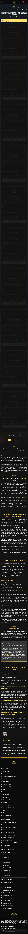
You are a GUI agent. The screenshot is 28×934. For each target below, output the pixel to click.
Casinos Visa (6, 857)
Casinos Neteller (6, 862)
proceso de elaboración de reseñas (9, 523)
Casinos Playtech (7, 887)
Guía (4, 810)
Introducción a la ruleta (8, 830)
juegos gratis (6, 655)
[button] (14, 930)
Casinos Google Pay (7, 873)
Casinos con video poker (8, 900)
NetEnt (19, 497)
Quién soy (5, 812)
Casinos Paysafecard (8, 855)
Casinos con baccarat (8, 905)
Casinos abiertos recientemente (10, 774)
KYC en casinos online (8, 845)
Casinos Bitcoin (6, 875)
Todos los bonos (7, 784)
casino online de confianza (12, 455)
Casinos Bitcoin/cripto (8, 868)
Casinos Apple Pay (7, 870)
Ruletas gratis (6, 794)
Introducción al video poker (9, 835)
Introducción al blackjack (8, 832)
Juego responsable (7, 840)
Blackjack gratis (6, 797)
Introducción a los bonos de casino (11, 824)
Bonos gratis (6, 781)
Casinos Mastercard (7, 860)
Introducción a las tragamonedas (10, 827)
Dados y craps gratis (7, 805)
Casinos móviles (6, 779)
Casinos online (6, 771)
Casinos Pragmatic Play (8, 882)
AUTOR (4, 738)
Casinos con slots (7, 892)
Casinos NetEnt (6, 885)
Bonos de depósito (7, 787)
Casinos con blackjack (8, 898)
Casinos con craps (7, 908)
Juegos (4, 789)
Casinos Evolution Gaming (9, 890)
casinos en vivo (19, 590)
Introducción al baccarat (8, 837)
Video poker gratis (7, 802)
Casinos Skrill (6, 865)
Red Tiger (24, 497)
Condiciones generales (8, 815)
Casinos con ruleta (7, 895)
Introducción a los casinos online (10, 822)
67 (15, 440)
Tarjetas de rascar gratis (8, 807)
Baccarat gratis (6, 799)
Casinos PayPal (6, 852)
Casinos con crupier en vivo (9, 776)
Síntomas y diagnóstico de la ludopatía (12, 843)
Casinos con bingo (7, 903)
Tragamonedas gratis (8, 792)
